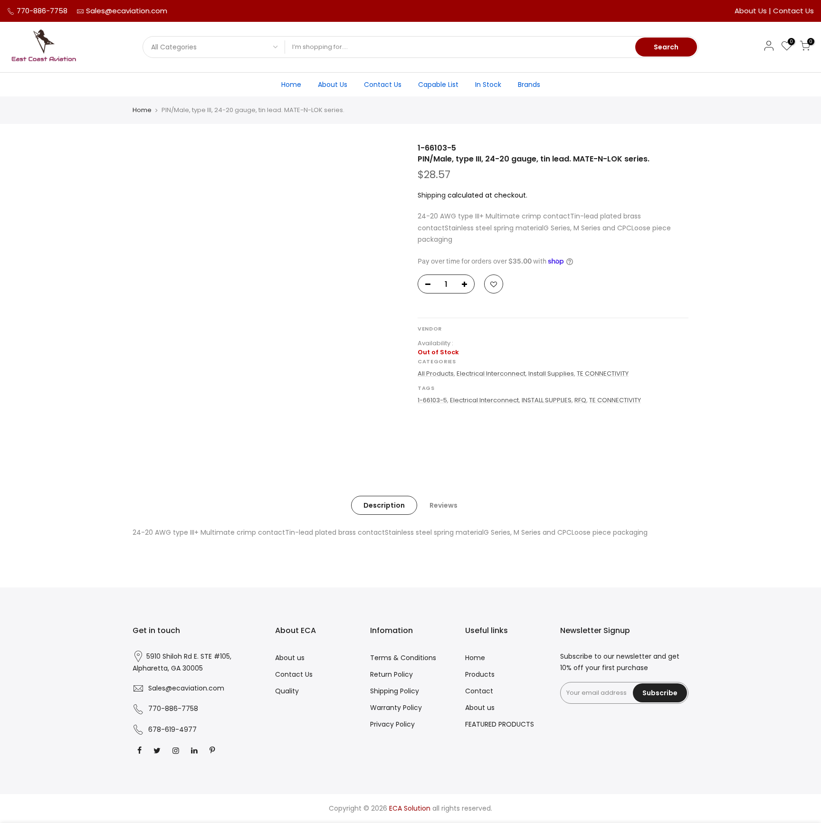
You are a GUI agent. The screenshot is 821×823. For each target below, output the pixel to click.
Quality (287, 691)
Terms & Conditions (403, 657)
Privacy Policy (392, 724)
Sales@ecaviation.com (126, 11)
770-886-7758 (41, 11)
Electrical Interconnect (491, 373)
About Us (752, 11)
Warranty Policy (396, 707)
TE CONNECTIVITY (603, 373)
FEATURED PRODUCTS (499, 724)
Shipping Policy (394, 691)
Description (384, 505)
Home (291, 84)
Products (480, 674)
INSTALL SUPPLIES (547, 400)
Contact (479, 691)
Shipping (432, 195)
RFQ (580, 400)
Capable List (438, 84)
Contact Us (793, 11)
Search (666, 47)
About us (290, 657)
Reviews (444, 505)
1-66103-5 (432, 400)
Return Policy (391, 674)
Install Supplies (551, 373)
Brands (529, 84)
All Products (436, 373)
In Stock (488, 84)
